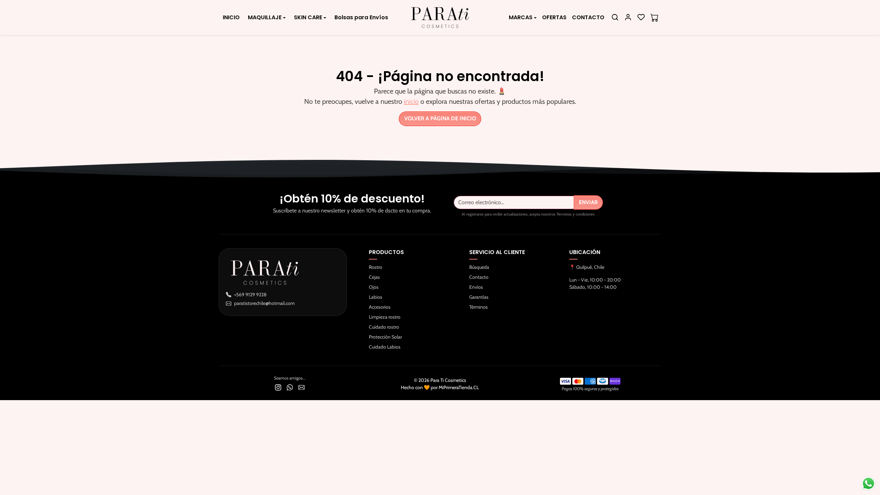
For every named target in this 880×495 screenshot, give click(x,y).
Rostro (375, 267)
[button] (615, 17)
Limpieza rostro (384, 317)
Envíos (476, 287)
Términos (478, 307)
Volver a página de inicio (440, 118)
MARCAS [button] (520, 17)
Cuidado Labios (384, 347)
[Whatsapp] (290, 387)
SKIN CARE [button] (308, 17)
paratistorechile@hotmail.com (264, 303)
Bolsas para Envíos (361, 17)
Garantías (478, 297)
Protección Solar (385, 337)
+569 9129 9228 (250, 295)
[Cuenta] (628, 17)
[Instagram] (278, 387)
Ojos (373, 287)
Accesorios (379, 307)
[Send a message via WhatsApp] (868, 483)
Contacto (478, 277)
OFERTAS (554, 17)
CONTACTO (588, 17)
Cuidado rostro (384, 327)
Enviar (588, 202)
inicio (411, 101)
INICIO (231, 17)
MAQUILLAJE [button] (265, 17)
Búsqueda (479, 267)
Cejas (374, 277)
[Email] (301, 387)
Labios (375, 297)
